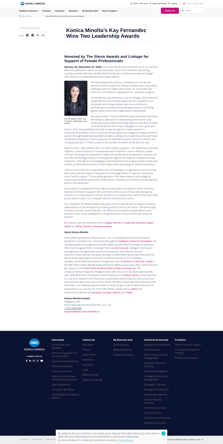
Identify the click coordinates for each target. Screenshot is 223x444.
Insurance (88, 364)
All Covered (121, 248)
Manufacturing (90, 374)
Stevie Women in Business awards (94, 226)
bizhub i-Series (131, 275)
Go (65, 222)
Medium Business (122, 349)
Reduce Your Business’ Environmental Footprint (65, 378)
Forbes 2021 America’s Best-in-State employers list (109, 268)
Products (46, 11)
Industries (73, 11)
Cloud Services (151, 349)
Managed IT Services (154, 384)
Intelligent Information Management (156, 378)
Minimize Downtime (62, 366)
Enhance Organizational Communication (64, 354)
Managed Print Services (156, 389)
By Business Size (90, 11)
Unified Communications (157, 417)
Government (89, 354)
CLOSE (163, 433)
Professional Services (155, 407)
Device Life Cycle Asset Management (156, 356)
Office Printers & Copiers (188, 344)
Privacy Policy (37, 439)
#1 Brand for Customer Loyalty (136, 261)
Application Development (157, 344)
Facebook (96, 292)
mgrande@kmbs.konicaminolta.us (81, 311)
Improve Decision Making (65, 361)
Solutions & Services (28, 11)
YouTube (106, 292)
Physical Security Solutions (153, 401)
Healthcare (88, 359)
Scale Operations (61, 384)
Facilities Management (156, 371)
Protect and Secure (62, 371)
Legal (85, 369)
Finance (87, 349)
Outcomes (59, 11)
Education (88, 344)
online (134, 289)
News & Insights (109, 11)
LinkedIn (116, 292)
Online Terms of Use (54, 439)
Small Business (121, 344)
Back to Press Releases (30, 28)
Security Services (153, 412)
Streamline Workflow (63, 389)
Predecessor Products (186, 358)
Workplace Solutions (155, 422)
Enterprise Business (123, 354)
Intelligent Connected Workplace (135, 241)
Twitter (129, 292)
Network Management (155, 394)
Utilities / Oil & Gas (92, 379)
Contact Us (24, 439)
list (72, 285)
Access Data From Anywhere (61, 346)
